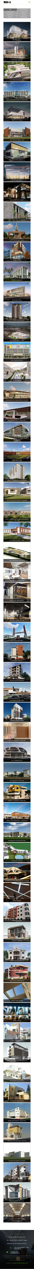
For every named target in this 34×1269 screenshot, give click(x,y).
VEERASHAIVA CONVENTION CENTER (17, 400)
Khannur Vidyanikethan (17, 840)
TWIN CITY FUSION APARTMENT (17, 480)
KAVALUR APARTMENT (17, 680)
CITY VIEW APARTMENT (17, 320)
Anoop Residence (17, 1001)
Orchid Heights (17, 280)
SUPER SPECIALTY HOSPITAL (17, 420)
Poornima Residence (17, 1081)
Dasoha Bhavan (17, 1221)
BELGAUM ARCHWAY (17, 640)
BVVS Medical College (17, 560)
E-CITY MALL (17, 380)
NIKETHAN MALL (17, 180)
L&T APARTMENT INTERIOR (17, 740)
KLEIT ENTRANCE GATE (17, 240)
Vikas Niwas (17, 900)
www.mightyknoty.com (20, 1263)
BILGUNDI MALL (17, 300)
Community (10, 12)
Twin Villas (17, 1021)
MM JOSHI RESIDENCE (17, 600)
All (10, 9)
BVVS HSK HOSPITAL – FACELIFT (17, 820)
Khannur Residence (17, 1101)
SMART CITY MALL (17, 120)
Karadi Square (17, 940)
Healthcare (10, 14)
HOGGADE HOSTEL (17, 660)
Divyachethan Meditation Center (17, 880)
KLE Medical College (17, 780)
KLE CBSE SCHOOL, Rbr (17, 540)
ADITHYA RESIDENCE (17, 960)
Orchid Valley (17, 920)
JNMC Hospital (17, 460)
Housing (23, 14)
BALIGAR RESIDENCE (17, 200)
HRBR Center (17, 260)
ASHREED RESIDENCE (17, 720)
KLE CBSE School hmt (17, 700)
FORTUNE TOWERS (17, 60)
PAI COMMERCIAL (17, 760)
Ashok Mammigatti (17, 1041)
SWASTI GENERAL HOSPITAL (17, 800)
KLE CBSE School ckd (17, 80)
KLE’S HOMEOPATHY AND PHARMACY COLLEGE (17, 519)
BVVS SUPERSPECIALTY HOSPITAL (17, 100)
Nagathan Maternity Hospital (17, 1061)
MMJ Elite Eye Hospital (17, 160)
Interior (10, 17)
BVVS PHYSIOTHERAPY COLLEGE (17, 500)
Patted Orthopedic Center (17, 1141)
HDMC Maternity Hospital (17, 1121)
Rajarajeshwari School (17, 1161)
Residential (23, 17)
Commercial (23, 9)
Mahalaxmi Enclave (17, 1201)
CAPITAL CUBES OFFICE (17, 620)
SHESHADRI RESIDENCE (17, 580)
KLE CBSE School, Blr (17, 140)
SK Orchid (17, 440)
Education (24, 12)
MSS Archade (17, 1181)
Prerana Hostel (17, 860)
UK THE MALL (17, 40)
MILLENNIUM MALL (17, 360)
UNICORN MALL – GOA (17, 340)
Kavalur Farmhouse (17, 981)
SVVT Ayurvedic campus (17, 220)
